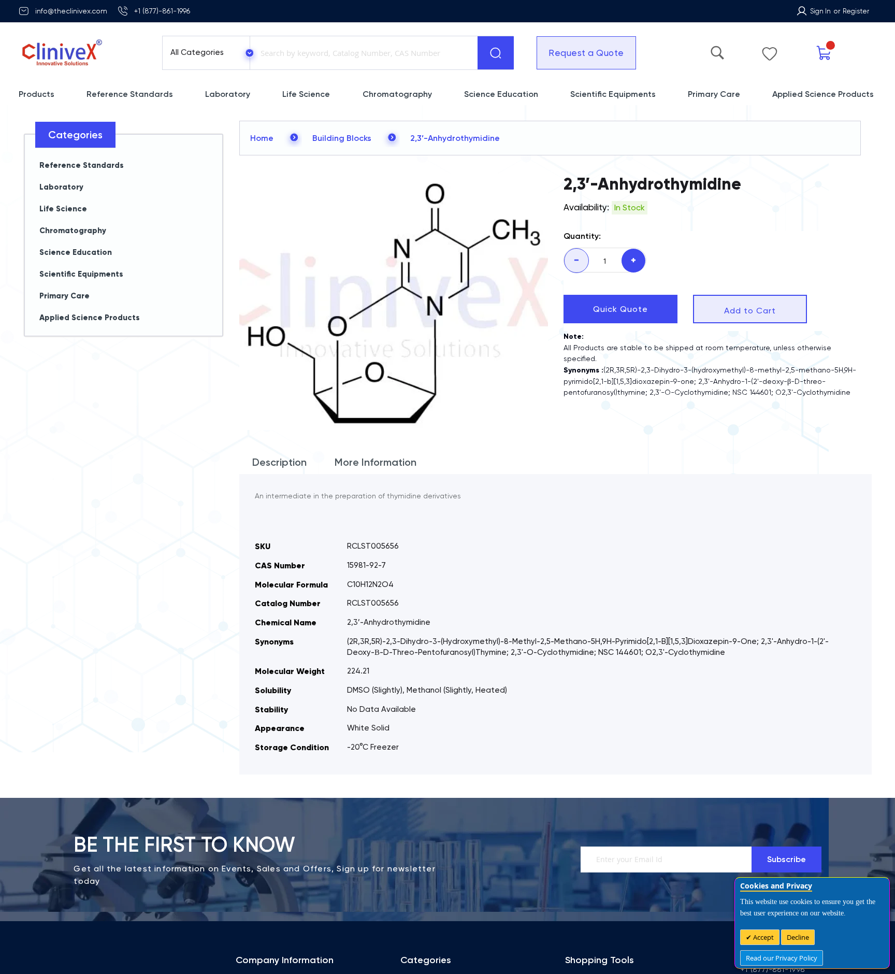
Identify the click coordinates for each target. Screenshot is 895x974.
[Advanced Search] (717, 50)
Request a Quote (586, 53)
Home (261, 138)
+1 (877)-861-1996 (162, 11)
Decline (798, 937)
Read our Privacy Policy (781, 958)
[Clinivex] (81, 52)
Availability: (586, 207)
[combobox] (361, 52)
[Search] (496, 52)
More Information (375, 462)
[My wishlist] (769, 51)
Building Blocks (341, 138)
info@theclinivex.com (71, 11)
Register (856, 11)
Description (279, 462)
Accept (763, 937)
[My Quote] (824, 53)
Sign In (820, 11)
